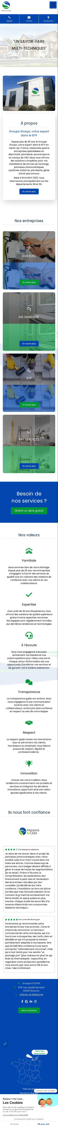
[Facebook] (22, 1002)
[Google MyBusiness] (26, 1002)
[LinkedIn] (31, 1002)
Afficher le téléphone (31, 994)
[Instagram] (35, 1002)
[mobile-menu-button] (53, 5)
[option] (29, 831)
